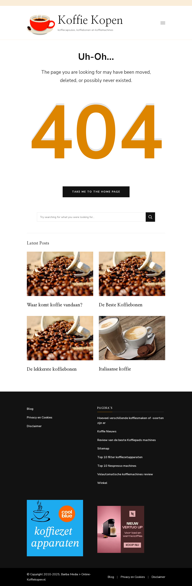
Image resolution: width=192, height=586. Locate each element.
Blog (30, 409)
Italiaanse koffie (115, 369)
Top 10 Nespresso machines (116, 466)
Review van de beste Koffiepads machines (126, 440)
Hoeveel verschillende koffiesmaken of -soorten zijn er (130, 420)
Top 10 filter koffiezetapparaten (119, 457)
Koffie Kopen (90, 20)
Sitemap (103, 448)
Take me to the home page (96, 192)
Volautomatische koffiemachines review (125, 474)
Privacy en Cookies (39, 417)
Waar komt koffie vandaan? (54, 305)
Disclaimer (34, 426)
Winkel (102, 483)
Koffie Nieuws (106, 431)
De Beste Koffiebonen (120, 305)
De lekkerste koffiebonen (52, 369)
